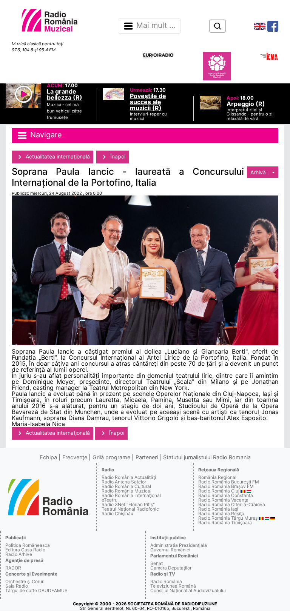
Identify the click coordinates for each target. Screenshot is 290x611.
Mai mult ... (156, 25)
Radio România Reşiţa (221, 513)
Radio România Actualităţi (129, 477)
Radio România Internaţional (131, 495)
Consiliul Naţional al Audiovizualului (188, 590)
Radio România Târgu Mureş (228, 518)
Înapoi (117, 156)
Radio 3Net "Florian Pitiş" (128, 504)
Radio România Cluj (218, 491)
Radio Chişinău (117, 513)
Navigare (45, 134)
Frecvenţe (74, 457)
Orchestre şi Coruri (25, 581)
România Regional (217, 477)
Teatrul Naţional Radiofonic (130, 509)
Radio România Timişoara (225, 522)
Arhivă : (260, 172)
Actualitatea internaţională (57, 156)
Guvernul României (170, 550)
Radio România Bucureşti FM (228, 482)
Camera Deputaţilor (170, 568)
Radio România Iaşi (218, 509)
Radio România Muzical (126, 491)
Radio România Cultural (126, 486)
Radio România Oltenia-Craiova (231, 504)
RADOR (13, 568)
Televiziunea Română (173, 586)
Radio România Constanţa (225, 495)
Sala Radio (16, 586)
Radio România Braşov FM (226, 486)
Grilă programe (111, 457)
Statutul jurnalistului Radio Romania (207, 457)
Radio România (166, 581)
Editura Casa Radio (25, 550)
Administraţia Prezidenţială (178, 545)
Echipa (48, 457)
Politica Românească (27, 545)
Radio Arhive (18, 554)
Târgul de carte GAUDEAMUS (36, 590)
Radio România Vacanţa (223, 500)
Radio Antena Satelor (124, 482)
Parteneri (147, 457)
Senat (156, 563)
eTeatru (109, 500)
